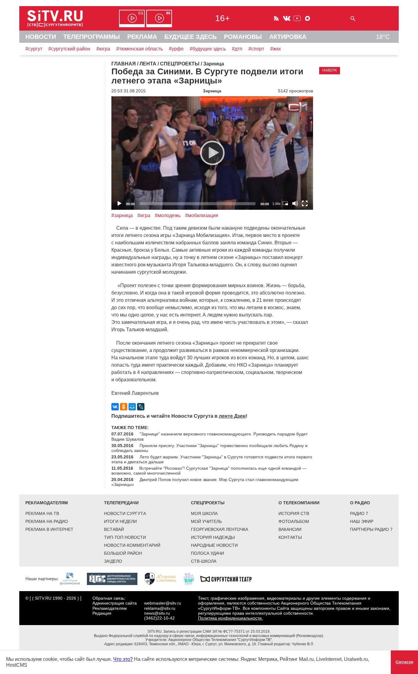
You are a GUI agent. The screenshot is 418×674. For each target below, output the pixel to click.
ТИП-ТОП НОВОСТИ (125, 537)
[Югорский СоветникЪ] (163, 578)
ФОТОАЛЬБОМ (293, 521)
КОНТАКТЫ (290, 537)
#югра (103, 48)
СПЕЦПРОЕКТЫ (208, 502)
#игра (143, 215)
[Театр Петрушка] (192, 578)
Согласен (404, 662)
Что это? (123, 659)
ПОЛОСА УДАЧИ (207, 553)
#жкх (275, 48)
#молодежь (168, 215)
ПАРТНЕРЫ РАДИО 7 (371, 529)
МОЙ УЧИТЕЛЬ (206, 521)
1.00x (276, 204)
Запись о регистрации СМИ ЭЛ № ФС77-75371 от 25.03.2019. (217, 631)
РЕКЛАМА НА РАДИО (46, 521)
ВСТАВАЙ (114, 529)
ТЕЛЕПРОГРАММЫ (91, 37)
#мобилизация (201, 215)
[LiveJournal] (140, 406)
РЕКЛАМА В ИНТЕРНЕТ (49, 529)
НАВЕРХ (329, 70)
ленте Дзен (232, 416)
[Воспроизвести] (212, 153)
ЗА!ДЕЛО (113, 561)
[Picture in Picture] (285, 203)
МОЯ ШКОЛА (204, 513)
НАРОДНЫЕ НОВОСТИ (214, 545)
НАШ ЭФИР (361, 521)
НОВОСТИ (40, 37)
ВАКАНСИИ (289, 529)
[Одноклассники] (123, 406)
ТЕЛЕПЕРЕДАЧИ (121, 502)
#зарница (122, 215)
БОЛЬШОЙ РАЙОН (123, 553)
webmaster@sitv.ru (162, 603)
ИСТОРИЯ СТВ (293, 513)
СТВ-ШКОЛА (203, 561)
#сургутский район (69, 48)
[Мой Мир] (132, 406)
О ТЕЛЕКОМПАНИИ (298, 502)
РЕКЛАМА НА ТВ (42, 513)
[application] (212, 153)
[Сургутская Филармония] (73, 578)
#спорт (256, 48)
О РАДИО (360, 502)
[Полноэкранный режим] (305, 203)
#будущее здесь (208, 48)
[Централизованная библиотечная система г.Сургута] (115, 578)
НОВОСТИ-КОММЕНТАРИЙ (132, 545)
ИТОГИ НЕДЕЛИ (120, 521)
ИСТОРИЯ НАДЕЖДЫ (213, 537)
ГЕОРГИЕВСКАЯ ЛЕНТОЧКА (219, 529)
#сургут (33, 48)
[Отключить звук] (295, 203)
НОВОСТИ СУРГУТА (125, 513)
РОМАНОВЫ (243, 37)
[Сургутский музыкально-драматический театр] (229, 578)
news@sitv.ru (157, 613)
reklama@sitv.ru (159, 608)
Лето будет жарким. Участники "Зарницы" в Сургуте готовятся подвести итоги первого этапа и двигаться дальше (211, 459)
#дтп (237, 48)
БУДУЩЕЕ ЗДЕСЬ (190, 37)
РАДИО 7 (359, 513)
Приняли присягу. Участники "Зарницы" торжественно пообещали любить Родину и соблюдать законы (209, 448)
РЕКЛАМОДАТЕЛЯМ (46, 502)
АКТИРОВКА (287, 37)
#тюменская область (139, 48)
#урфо (176, 48)
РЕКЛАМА (142, 37)
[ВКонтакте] (115, 406)
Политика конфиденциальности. (230, 618)
